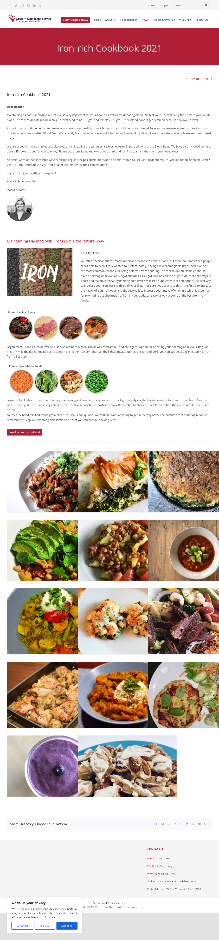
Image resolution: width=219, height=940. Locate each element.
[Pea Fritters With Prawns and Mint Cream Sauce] (127, 621)
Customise (22, 925)
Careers (151, 5)
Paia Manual (99, 903)
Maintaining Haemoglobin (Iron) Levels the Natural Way (55, 241)
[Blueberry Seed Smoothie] (56, 769)
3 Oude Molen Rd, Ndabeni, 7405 (177, 881)
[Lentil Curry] (56, 621)
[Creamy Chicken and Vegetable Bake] (56, 695)
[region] (44, 915)
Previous (194, 79)
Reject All (45, 925)
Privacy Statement (117, 903)
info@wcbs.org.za (165, 866)
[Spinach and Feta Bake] (127, 484)
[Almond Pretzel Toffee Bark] (127, 769)
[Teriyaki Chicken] (56, 484)
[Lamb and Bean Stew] (127, 695)
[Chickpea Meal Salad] (56, 553)
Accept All (67, 925)
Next (206, 79)
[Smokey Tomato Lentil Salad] (127, 553)
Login (165, 5)
